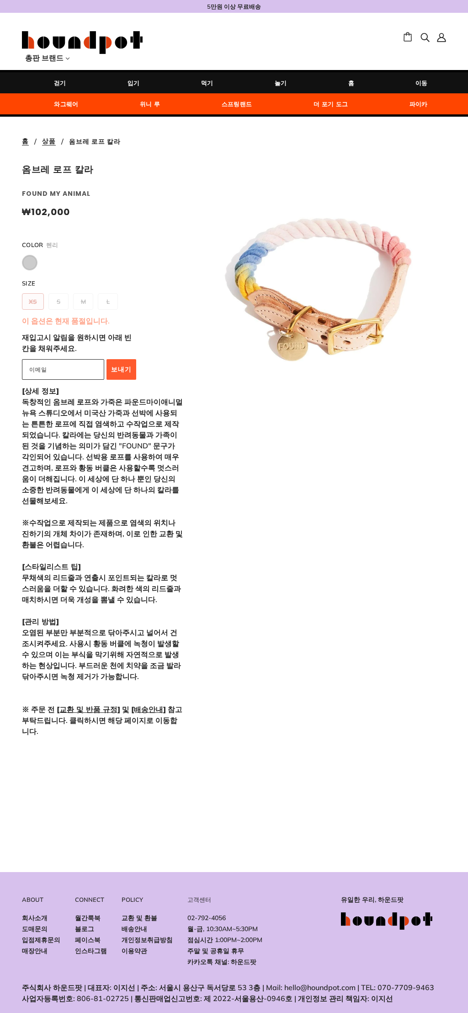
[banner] (82, 41)
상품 (49, 141)
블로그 (84, 929)
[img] (425, 36)
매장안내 (35, 951)
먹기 (207, 82)
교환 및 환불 (139, 918)
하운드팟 (243, 962)
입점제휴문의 (41, 940)
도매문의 (35, 929)
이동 (421, 82)
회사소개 (35, 918)
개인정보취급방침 (147, 940)
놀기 (281, 82)
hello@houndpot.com (320, 987)
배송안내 (134, 929)
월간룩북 (88, 918)
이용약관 (134, 951)
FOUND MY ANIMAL (56, 193)
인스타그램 (91, 951)
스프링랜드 (237, 104)
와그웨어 (66, 104)
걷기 (60, 82)
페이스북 (88, 940)
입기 (134, 82)
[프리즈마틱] (29, 262)
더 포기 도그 (331, 104)
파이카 (419, 104)
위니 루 (150, 104)
